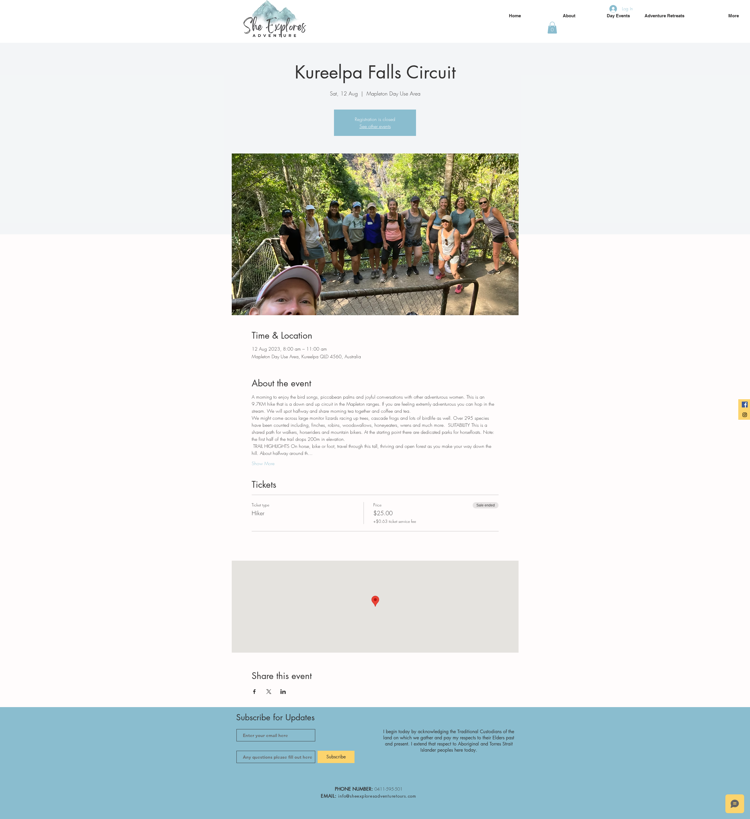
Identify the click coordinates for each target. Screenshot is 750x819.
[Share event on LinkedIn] (283, 691)
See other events (375, 126)
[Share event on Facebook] (254, 691)
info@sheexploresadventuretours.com (377, 796)
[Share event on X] (269, 691)
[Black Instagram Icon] (745, 415)
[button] (552, 28)
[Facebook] (745, 404)
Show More (263, 463)
